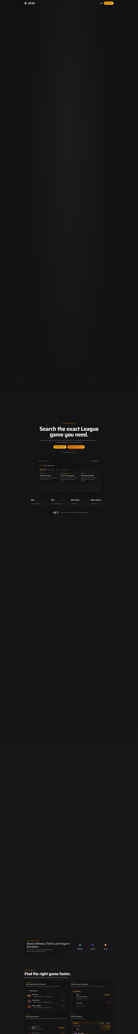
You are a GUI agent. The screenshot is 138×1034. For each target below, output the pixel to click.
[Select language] (101, 3)
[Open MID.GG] (29, 3)
